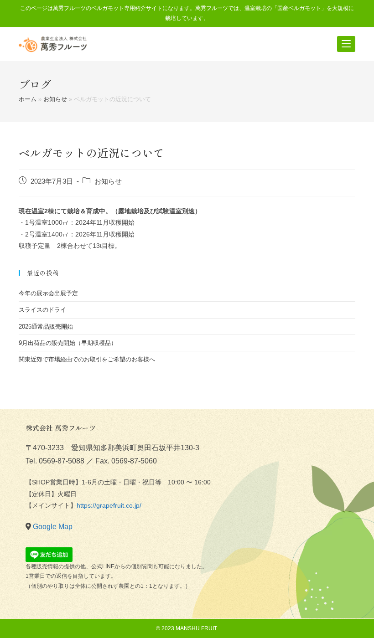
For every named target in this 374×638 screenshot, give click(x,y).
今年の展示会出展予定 (48, 293)
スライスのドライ (42, 309)
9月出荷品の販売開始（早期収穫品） (68, 343)
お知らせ (55, 99)
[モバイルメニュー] (346, 44)
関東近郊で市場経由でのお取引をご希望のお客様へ (87, 359)
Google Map (53, 526)
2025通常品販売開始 (46, 326)
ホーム (27, 99)
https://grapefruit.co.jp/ (109, 505)
